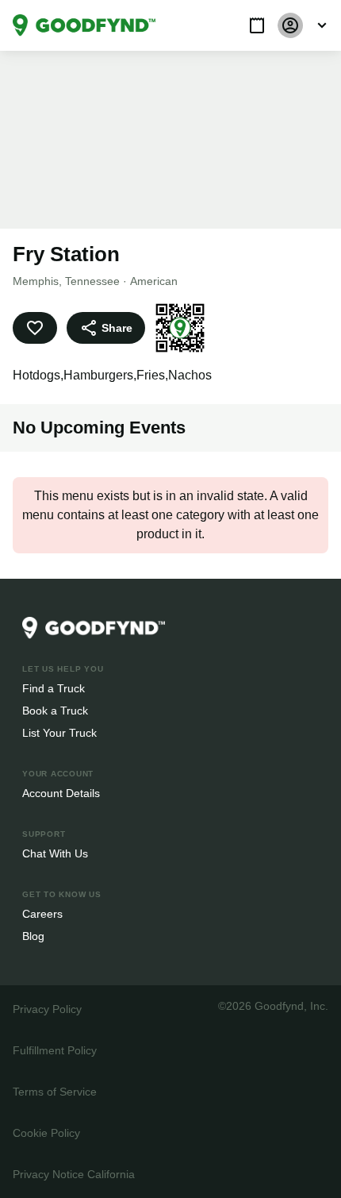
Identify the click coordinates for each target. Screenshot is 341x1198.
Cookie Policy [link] (46, 1132)
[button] (257, 25)
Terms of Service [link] (53, 1091)
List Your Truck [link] (58, 732)
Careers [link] (41, 913)
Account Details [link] (61, 792)
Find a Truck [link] (52, 687)
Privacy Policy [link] (46, 1008)
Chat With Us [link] (55, 853)
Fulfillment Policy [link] (54, 1049)
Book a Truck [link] (54, 710)
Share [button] (116, 327)
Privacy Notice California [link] (73, 1173)
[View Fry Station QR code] (177, 327)
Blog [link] (33, 935)
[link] (84, 25)
